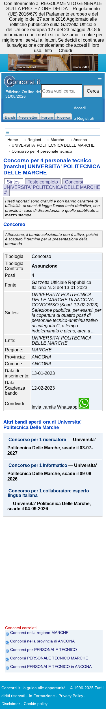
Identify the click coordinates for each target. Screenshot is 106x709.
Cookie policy (35, 703)
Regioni (34, 140)
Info (48, 50)
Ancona (80, 140)
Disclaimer (10, 703)
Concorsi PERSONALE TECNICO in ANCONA (51, 666)
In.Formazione (42, 695)
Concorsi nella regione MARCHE (39, 632)
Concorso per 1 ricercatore (37, 439)
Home (12, 140)
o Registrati (84, 118)
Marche (57, 140)
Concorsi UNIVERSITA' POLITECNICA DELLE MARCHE (51, 184)
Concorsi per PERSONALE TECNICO (43, 649)
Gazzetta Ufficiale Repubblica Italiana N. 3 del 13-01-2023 (61, 285)
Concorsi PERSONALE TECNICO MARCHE (49, 658)
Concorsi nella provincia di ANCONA (42, 641)
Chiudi (65, 50)
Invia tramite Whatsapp (55, 407)
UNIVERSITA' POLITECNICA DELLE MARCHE (53, 145)
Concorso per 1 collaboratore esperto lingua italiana (48, 493)
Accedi (80, 108)
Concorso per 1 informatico (37, 465)
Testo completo (43, 182)
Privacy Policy (71, 695)
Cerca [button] (93, 91)
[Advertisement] (53, 572)
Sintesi (14, 182)
